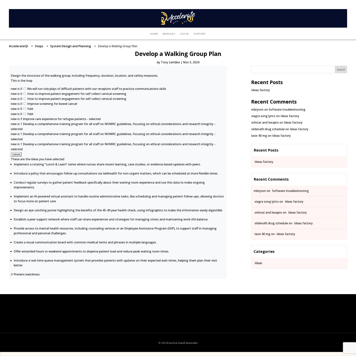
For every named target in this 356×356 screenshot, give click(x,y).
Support (200, 33)
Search (341, 69)
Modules (169, 33)
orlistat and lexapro (265, 122)
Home (154, 33)
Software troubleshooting (287, 109)
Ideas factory (260, 90)
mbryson (257, 109)
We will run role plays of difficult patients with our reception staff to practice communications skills (96, 89)
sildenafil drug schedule (268, 129)
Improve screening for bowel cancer (52, 104)
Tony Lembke (170, 62)
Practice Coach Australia (182, 343)
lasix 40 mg (259, 136)
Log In (343, 2)
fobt (30, 109)
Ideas (258, 263)
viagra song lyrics (263, 116)
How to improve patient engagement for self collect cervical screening (76, 94)
